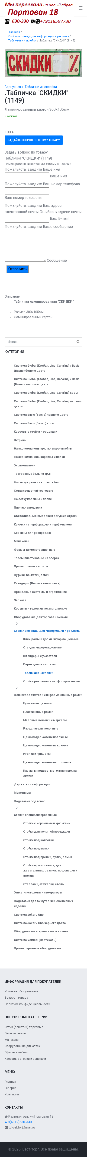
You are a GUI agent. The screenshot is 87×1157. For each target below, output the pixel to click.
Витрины (20, 440)
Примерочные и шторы (31, 566)
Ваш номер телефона (23, 197)
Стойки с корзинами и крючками (46, 823)
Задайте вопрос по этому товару (34, 140)
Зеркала (20, 600)
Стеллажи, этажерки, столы (43, 884)
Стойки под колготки (38, 840)
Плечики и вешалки (28, 507)
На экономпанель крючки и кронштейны (43, 448)
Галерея (10, 1088)
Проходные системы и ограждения (40, 592)
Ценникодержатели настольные (47, 762)
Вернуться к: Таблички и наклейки (31, 87)
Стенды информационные (42, 647)
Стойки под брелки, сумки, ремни (47, 857)
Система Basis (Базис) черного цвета (41, 414)
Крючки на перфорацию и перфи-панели (43, 524)
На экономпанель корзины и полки (39, 457)
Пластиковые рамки (38, 712)
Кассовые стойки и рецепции (35, 431)
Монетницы (22, 792)
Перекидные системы (39, 664)
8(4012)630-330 (19, 1122)
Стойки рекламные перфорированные (51, 681)
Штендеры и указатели (40, 656)
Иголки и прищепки (37, 753)
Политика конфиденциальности (27, 1004)
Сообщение (57, 260)
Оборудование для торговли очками (41, 617)
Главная (10, 1081)
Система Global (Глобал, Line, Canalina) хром (46, 392)
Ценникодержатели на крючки (45, 745)
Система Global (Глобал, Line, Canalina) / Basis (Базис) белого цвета (46, 368)
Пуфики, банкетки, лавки (31, 575)
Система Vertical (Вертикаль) (35, 940)
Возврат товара (16, 997)
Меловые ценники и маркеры (45, 720)
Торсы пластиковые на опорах (36, 558)
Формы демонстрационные (34, 549)
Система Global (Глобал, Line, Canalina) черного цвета (48, 403)
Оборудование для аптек (22, 1046)
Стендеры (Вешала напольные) (37, 583)
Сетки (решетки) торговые (33, 490)
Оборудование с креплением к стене (41, 931)
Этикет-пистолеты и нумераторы (38, 892)
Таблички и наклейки (38, 673)
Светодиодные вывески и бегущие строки (45, 516)
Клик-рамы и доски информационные (51, 639)
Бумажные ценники (37, 703)
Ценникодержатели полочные (45, 737)
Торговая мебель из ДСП (32, 473)
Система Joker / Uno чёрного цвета (40, 923)
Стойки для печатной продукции (46, 831)
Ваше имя (58, 176)
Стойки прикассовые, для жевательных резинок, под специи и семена (50, 870)
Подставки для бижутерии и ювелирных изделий (43, 903)
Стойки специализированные (35, 815)
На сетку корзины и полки (33, 499)
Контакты (12, 1094)
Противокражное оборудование (37, 948)
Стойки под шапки (36, 848)
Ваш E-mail (59, 218)
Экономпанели (24, 465)
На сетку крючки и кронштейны (36, 482)
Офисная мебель (16, 1052)
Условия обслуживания (21, 991)
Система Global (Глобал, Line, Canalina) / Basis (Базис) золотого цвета (46, 381)
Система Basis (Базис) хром (34, 423)
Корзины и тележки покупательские (40, 608)
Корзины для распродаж (32, 532)
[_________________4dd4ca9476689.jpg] (43, 63)
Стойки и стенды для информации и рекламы (47, 630)
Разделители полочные (40, 728)
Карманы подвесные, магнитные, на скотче (50, 773)
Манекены (21, 541)
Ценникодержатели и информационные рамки (48, 695)
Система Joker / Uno (29, 914)
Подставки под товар (29, 801)
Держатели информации (32, 784)
